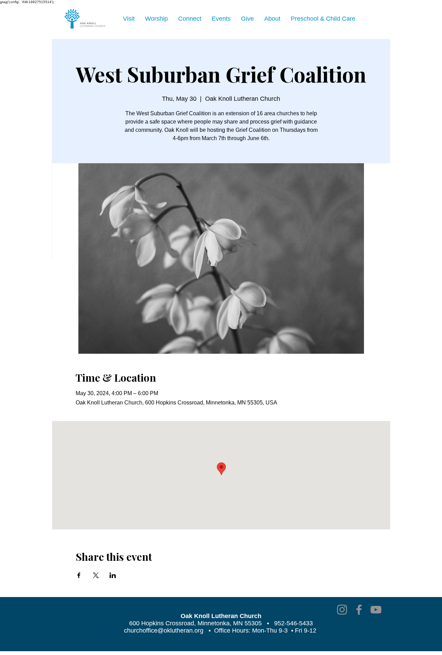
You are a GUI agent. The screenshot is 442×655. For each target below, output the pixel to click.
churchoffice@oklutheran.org (163, 630)
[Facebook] (359, 609)
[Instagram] (342, 609)
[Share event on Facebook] (79, 575)
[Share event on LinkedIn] (112, 575)
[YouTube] (376, 609)
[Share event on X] (96, 575)
